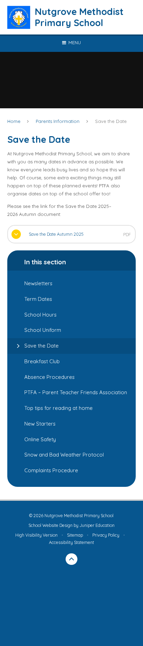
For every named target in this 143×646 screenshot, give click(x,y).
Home (13, 121)
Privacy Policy (105, 535)
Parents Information (57, 121)
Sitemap (75, 535)
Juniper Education (97, 525)
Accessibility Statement (71, 542)
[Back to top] (71, 559)
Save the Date (111, 121)
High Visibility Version (36, 535)
